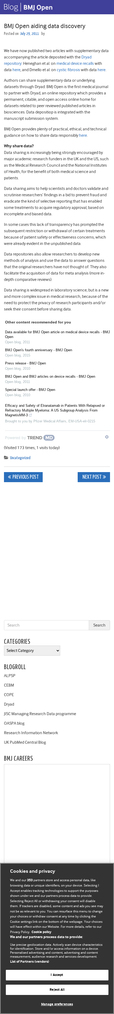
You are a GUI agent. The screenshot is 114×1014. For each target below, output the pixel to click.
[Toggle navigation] (103, 7)
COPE (9, 694)
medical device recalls (75, 63)
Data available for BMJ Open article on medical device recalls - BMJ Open (57, 334)
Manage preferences (57, 1004)
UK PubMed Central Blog (25, 742)
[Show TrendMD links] (107, 437)
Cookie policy (41, 932)
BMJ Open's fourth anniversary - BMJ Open (38, 350)
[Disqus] (57, 552)
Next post (92, 477)
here (16, 69)
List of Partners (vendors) (29, 962)
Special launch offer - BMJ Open (30, 390)
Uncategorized (20, 458)
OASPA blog (14, 723)
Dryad (9, 704)
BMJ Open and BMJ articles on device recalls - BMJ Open (50, 376)
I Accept (57, 975)
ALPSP (9, 675)
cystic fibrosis (68, 69)
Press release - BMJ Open (25, 363)
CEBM (9, 685)
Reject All (57, 990)
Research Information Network (31, 732)
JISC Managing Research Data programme (40, 713)
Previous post (25, 477)
